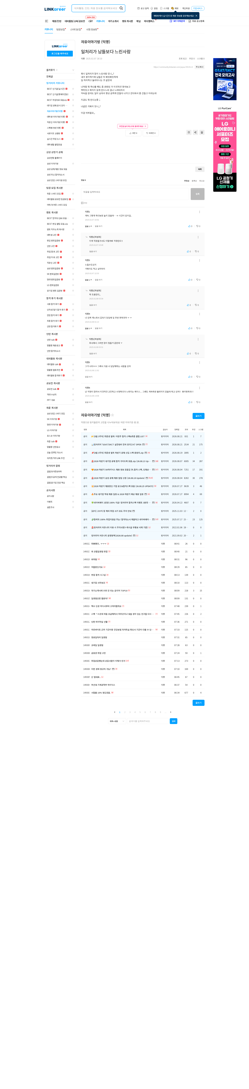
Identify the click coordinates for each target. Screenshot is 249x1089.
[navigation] (60, 76)
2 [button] (124, 712)
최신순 (202, 181)
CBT (91, 20)
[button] (114, 712)
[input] (135, 194)
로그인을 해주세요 (59, 53)
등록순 (194, 181)
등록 (198, 194)
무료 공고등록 (198, 21)
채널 (138, 21)
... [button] (165, 712)
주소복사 (199, 67)
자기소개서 (113, 21)
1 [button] (119, 712)
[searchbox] (148, 721)
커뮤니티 (100, 21)
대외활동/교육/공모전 (75, 21)
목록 (200, 169)
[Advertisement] (143, 151)
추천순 (186, 181)
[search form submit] (121, 8)
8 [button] (155, 712)
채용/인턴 (56, 21)
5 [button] (140, 712)
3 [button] (130, 712)
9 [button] (160, 712)
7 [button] (150, 712)
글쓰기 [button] (199, 416)
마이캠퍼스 (149, 21)
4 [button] (135, 712)
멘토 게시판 (127, 21)
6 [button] (145, 712)
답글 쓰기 (98, 226)
